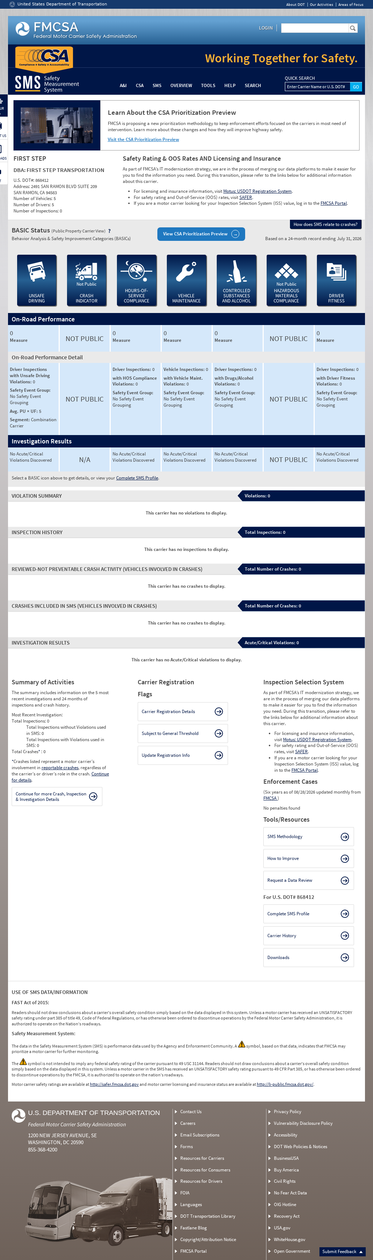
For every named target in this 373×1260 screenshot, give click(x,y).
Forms (186, 1146)
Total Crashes (26, 751)
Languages (191, 1204)
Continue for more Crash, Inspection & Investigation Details (51, 797)
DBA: (20, 169)
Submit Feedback (339, 1251)
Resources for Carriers (202, 1158)
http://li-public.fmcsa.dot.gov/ (285, 1084)
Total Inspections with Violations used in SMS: (65, 742)
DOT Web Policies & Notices (300, 1146)
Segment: (20, 419)
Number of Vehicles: (33, 198)
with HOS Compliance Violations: (135, 381)
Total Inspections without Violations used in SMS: (66, 730)
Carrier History (281, 935)
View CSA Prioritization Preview (195, 234)
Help (230, 85)
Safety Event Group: (30, 390)
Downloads (278, 957)
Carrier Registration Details (168, 711)
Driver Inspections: (132, 369)
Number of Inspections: (36, 211)
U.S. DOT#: (24, 180)
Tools (208, 85)
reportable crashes (60, 767)
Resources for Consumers (205, 1170)
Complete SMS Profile (137, 478)
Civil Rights (284, 1181)
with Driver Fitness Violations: (336, 381)
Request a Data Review (289, 880)
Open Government (292, 1251)
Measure (19, 340)
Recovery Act (286, 1216)
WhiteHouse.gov (289, 1239)
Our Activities (321, 5)
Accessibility (285, 1135)
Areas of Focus (351, 5)
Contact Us (190, 1111)
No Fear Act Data (290, 1193)
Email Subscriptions (199, 1135)
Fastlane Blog (193, 1228)
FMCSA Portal (334, 203)
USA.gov (282, 1228)
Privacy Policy (287, 1111)
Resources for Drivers (201, 1181)
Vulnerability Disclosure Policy (303, 1123)
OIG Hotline (285, 1204)
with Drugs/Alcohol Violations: (234, 381)
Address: (22, 186)
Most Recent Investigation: (37, 715)
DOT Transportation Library (207, 1216)
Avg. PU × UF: (24, 411)
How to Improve (283, 858)
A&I (123, 85)
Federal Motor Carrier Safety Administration (77, 1124)
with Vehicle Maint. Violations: (183, 381)
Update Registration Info (166, 755)
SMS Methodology (284, 836)
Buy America (286, 1170)
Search (253, 85)
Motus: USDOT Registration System (257, 191)
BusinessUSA (286, 1158)
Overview (181, 85)
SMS (157, 85)
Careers (187, 1123)
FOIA (184, 1193)
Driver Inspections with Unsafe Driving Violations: (30, 375)
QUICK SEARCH (300, 78)
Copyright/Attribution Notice (208, 1239)
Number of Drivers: (32, 204)
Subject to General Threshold (170, 733)
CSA (140, 85)
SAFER (245, 197)
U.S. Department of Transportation (94, 1112)
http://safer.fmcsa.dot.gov (114, 1084)
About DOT (295, 5)
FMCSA (270, 798)
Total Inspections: (29, 721)
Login (266, 27)
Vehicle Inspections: (185, 369)
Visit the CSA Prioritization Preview (143, 139)
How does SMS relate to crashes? (326, 224)
